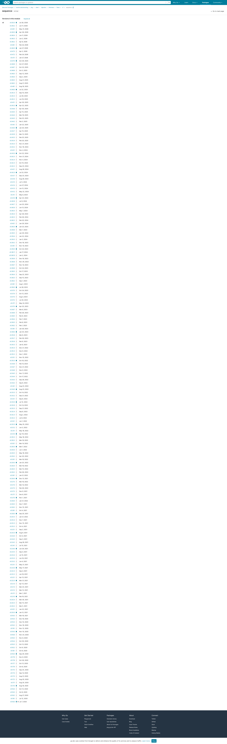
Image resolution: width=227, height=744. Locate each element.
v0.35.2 (12, 354)
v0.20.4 (12, 600)
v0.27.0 (12, 498)
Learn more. (146, 741)
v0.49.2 (12, 26)
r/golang (154, 727)
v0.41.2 (12, 191)
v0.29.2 (12, 456)
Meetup (154, 730)
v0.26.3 (12, 504)
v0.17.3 (12, 676)
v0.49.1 (12, 29)
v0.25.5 (12, 517)
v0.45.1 (12, 102)
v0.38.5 (12, 271)
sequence (69, 7)
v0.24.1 (12, 545)
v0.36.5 (12, 316)
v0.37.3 (12, 297)
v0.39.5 (12, 233)
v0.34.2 (12, 383)
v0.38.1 (12, 284)
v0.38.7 (12, 265)
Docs (194, 2)
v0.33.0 (12, 402)
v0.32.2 (12, 418)
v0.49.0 (12, 32)
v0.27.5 (12, 482)
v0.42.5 (12, 156)
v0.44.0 (12, 128)
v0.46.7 (12, 67)
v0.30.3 (12, 437)
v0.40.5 (12, 211)
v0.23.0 (12, 568)
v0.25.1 (12, 529)
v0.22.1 (12, 577)
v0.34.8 (12, 364)
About (131, 715)
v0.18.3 (12, 644)
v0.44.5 (12, 112)
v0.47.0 (12, 61)
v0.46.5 (12, 73)
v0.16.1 (13, 698)
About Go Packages (112, 724)
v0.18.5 (12, 638)
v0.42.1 (12, 169)
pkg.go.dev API (111, 727)
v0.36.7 (12, 309)
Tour (85, 721)
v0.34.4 (12, 376)
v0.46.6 (12, 70)
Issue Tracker (133, 724)
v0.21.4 (12, 584)
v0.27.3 (12, 488)
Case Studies (66, 721)
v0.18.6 (12, 635)
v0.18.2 (12, 647)
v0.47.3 (12, 51)
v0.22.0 (12, 580)
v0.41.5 (12, 182)
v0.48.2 (12, 42)
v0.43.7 (12, 131)
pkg (32, 7)
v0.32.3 (12, 415)
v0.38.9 (12, 258)
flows (58, 7)
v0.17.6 (12, 666)
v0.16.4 (12, 689)
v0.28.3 (12, 469)
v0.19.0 (12, 631)
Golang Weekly (156, 733)
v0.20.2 (12, 606)
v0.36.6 (12, 313)
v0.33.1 (12, 399)
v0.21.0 (12, 596)
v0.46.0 (12, 89)
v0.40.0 (12, 227)
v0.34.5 (12, 373)
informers (51, 7)
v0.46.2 (12, 83)
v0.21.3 (12, 587)
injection (43, 7)
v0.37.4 (12, 293)
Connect (155, 715)
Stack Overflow (88, 724)
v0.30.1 (12, 443)
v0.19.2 (12, 625)
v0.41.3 (12, 188)
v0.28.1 (12, 475)
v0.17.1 (13, 682)
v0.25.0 (12, 533)
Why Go (175, 2)
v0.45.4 (12, 93)
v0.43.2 (12, 147)
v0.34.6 (12, 370)
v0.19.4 (12, 619)
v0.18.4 (12, 641)
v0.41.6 (12, 179)
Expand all (27, 18)
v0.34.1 (12, 386)
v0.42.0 (12, 172)
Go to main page (218, 11)
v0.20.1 (12, 609)
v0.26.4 (12, 501)
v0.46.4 (12, 77)
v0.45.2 (12, 99)
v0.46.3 (12, 80)
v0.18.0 (12, 654)
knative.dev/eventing (22, 7)
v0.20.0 (12, 612)
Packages (205, 2)
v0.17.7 (12, 663)
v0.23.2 (12, 561)
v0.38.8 (12, 262)
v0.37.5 (12, 290)
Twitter (154, 719)
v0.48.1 (12, 45)
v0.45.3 (12, 96)
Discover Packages (7, 7)
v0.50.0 (12, 22)
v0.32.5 (12, 408)
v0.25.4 (12, 520)
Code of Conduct (134, 733)
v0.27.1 (12, 494)
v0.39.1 (12, 246)
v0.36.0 (12, 332)
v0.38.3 (12, 278)
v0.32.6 (12, 405)
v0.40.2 (12, 220)
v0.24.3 (12, 539)
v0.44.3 (12, 118)
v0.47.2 (12, 54)
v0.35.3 (12, 351)
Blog (130, 721)
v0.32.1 (12, 421)
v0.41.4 (12, 185)
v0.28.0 (12, 478)
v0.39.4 (12, 236)
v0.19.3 (12, 622)
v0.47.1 (12, 58)
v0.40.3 (12, 217)
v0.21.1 (12, 593)
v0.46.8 (12, 64)
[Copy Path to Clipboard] (73, 7)
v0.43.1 (12, 150)
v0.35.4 (12, 348)
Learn (186, 2)
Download (132, 719)
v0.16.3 (12, 692)
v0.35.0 (12, 360)
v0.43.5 (12, 137)
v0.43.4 (12, 140)
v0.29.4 (12, 450)
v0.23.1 (12, 564)
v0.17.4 (12, 673)
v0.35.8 (12, 335)
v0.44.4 (12, 115)
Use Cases (65, 719)
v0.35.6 (12, 341)
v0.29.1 (12, 459)
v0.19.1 (12, 628)
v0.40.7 (12, 204)
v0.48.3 (12, 38)
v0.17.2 (12, 679)
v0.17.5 (12, 670)
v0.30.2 (12, 440)
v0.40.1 (12, 223)
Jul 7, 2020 (23, 702)
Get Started (88, 715)
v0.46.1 (12, 86)
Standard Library (112, 719)
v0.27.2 (12, 491)
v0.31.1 (12, 431)
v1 (62, 7)
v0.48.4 (12, 35)
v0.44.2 (12, 121)
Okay (154, 741)
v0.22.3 (12, 571)
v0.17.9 (12, 657)
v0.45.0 (12, 105)
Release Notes (133, 727)
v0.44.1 (12, 124)
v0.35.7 (12, 338)
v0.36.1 (12, 329)
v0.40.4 (12, 214)
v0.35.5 (12, 344)
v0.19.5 (12, 615)
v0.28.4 (12, 466)
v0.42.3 (12, 163)
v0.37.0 (12, 306)
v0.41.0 (12, 198)
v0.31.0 (12, 434)
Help (85, 727)
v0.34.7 (12, 367)
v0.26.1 (12, 510)
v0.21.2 (12, 590)
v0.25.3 (12, 523)
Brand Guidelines (134, 730)
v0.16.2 (12, 695)
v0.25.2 (12, 526)
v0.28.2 (12, 472)
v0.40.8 (12, 201)
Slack (153, 724)
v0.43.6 (12, 134)
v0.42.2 (12, 166)
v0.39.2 (12, 242)
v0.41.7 (12, 176)
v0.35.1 (12, 357)
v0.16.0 (12, 702)
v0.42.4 (12, 160)
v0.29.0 (12, 462)
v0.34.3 (12, 380)
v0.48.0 (12, 48)
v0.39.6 (12, 230)
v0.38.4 (12, 274)
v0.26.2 (12, 507)
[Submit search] (169, 2)
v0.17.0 (12, 686)
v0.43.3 (12, 144)
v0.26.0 (12, 513)
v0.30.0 (12, 446)
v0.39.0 (12, 249)
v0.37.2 (12, 300)
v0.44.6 (12, 109)
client (37, 7)
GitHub (154, 721)
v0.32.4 (12, 411)
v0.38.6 (12, 268)
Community (217, 2)
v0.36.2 (12, 325)
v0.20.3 (12, 603)
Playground (87, 719)
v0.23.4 (12, 555)
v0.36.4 (12, 319)
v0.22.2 (12, 574)
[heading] (7, 2)
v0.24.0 (12, 549)
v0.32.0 (12, 424)
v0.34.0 (12, 389)
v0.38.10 (12, 255)
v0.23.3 (12, 558)
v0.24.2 (12, 542)
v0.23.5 (12, 552)
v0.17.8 (12, 660)
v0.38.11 (12, 252)
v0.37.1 (12, 303)
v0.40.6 (12, 207)
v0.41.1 (12, 195)
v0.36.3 (12, 322)
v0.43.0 (12, 153)
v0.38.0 (12, 287)
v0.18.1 (12, 651)
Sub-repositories (111, 721)
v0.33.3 (12, 392)
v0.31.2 (12, 427)
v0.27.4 (12, 485)
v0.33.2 (12, 395)
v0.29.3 (12, 453)
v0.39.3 (12, 239)
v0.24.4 (12, 536)
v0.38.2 (12, 281)
